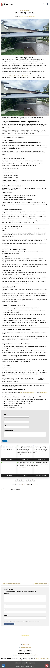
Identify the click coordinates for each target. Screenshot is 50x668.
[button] (44, 3)
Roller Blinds (9, 459)
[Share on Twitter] (23, 480)
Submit (5, 440)
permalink (35, 484)
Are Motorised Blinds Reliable (40, 583)
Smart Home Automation (41, 475)
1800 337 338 (26, 644)
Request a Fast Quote (26, 647)
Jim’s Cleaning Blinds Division (27, 392)
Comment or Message (8, 430)
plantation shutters (41, 459)
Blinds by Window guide (28, 75)
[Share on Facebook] (19, 480)
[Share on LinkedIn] (34, 480)
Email (5, 425)
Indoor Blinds (25, 459)
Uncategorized (25, 10)
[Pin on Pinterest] (30, 480)
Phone (5, 419)
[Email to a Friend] (27, 480)
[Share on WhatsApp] (16, 480)
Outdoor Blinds (9, 475)
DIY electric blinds (17, 655)
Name (5, 414)
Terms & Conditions (26, 660)
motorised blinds (33, 655)
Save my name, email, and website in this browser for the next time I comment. (22, 621)
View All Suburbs (25, 635)
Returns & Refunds (40, 658)
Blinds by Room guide (14, 75)
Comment (6, 593)
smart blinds (25, 655)
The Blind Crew (31, 16)
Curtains (25, 475)
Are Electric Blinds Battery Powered (11, 583)
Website (6, 615)
